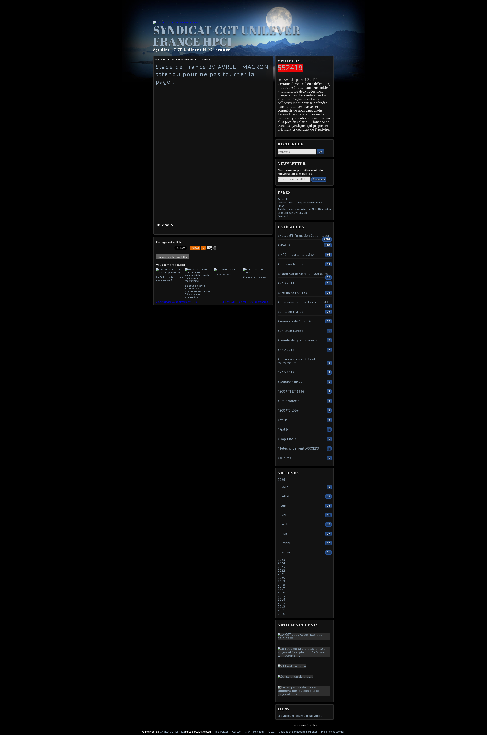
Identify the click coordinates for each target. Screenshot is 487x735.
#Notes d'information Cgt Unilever (303, 236)
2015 (281, 596)
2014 (281, 599)
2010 (281, 614)
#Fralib (283, 429)
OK (320, 151)
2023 (281, 567)
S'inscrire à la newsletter (172, 256)
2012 (281, 607)
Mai (283, 515)
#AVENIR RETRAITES (292, 293)
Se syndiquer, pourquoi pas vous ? (300, 716)
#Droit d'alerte (288, 401)
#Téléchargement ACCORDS (298, 448)
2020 (281, 578)
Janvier (285, 552)
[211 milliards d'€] (293, 666)
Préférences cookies (333, 731)
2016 (281, 592)
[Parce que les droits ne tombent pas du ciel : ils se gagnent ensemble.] (305, 694)
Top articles (221, 731)
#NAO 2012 (286, 350)
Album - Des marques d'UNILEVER (300, 202)
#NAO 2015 (286, 372)
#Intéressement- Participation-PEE (303, 302)
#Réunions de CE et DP (294, 321)
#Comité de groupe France (298, 340)
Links (281, 206)
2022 (281, 570)
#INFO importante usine (296, 255)
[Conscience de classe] (296, 677)
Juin (283, 505)
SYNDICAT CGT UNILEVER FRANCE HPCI (227, 35)
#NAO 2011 (286, 283)
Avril (284, 524)
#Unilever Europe (291, 331)
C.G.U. (271, 731)
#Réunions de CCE (291, 382)
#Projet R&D (287, 439)
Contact (283, 216)
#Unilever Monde (290, 264)
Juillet (285, 496)
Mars (284, 533)
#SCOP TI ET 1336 (291, 391)
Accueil (282, 199)
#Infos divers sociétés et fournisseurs (296, 361)
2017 (281, 588)
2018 (281, 585)
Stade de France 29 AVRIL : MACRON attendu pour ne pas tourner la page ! (212, 74)
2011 (281, 610)
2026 (281, 480)
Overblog (312, 725)
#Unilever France (290, 312)
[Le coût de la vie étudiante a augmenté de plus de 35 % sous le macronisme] (305, 655)
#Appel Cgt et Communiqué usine (303, 274)
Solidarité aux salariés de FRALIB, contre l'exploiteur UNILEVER (304, 211)
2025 (281, 560)
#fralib (283, 420)
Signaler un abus (254, 731)
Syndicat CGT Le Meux (172, 731)
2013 (281, 603)
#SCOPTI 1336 (288, 410)
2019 (281, 581)
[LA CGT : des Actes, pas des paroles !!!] (305, 638)
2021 (281, 574)
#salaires (284, 458)
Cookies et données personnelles (298, 731)
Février (285, 543)
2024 (281, 563)
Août (284, 487)
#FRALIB (284, 245)
